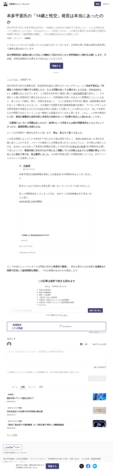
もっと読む (12, 435)
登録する (56, 65)
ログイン (106, 4)
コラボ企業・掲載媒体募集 (91, 458)
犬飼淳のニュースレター (19, 3)
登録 (97, 4)
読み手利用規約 (22, 458)
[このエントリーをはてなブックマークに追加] (95, 466)
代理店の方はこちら (10, 462)
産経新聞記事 (80, 93)
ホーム (15, 386)
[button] (9, 344)
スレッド (32, 386)
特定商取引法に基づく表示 (58, 458)
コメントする (97, 378)
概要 (41, 386)
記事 (23, 386)
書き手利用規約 (9, 458)
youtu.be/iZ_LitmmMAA (30, 201)
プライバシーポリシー (38, 458)
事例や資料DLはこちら (97, 332)
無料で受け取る (95, 310)
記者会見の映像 (78, 146)
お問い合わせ (74, 458)
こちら (64, 315)
